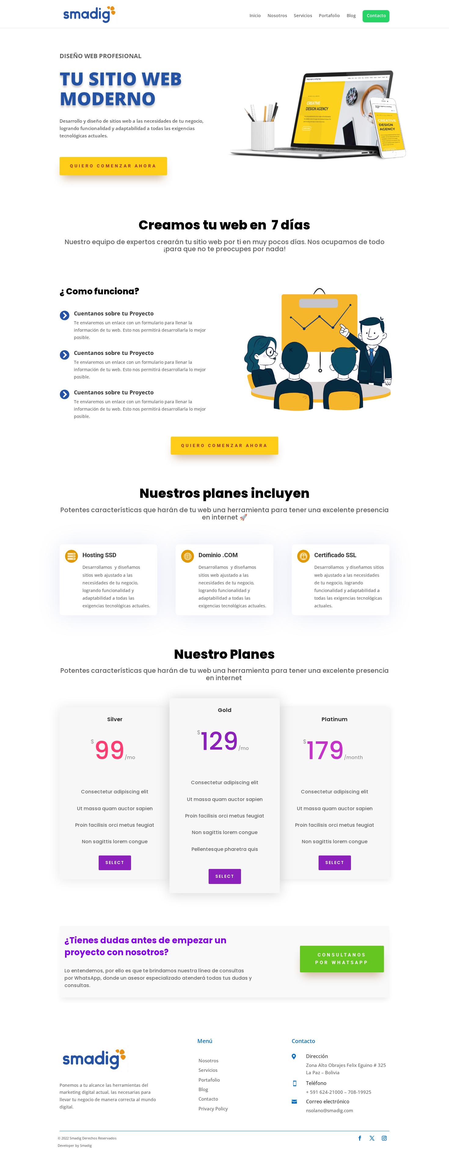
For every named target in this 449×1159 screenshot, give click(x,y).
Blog (351, 15)
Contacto (376, 15)
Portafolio (329, 15)
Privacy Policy (213, 1108)
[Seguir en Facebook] (360, 1138)
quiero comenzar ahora (113, 165)
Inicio (255, 15)
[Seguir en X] (372, 1138)
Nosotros (277, 15)
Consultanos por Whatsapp (342, 959)
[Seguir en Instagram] (384, 1138)
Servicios (303, 15)
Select (114, 862)
